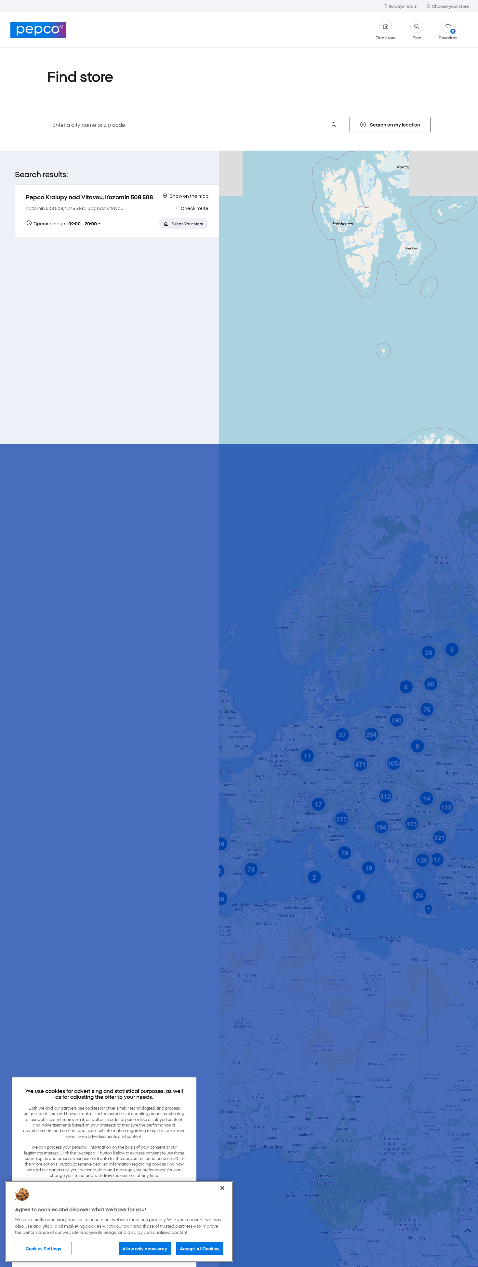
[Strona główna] (38, 30)
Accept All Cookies (199, 1248)
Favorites (448, 34)
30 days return (403, 6)
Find (417, 37)
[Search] (334, 124)
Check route (194, 208)
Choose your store (450, 6)
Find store (386, 37)
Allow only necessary (144, 1248)
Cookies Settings (43, 1248)
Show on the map (189, 196)
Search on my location (395, 124)
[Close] (222, 1188)
